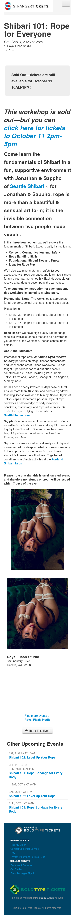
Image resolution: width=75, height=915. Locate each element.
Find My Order (18, 844)
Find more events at (38, 718)
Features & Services (21, 865)
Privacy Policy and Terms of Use (27, 856)
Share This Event (39, 731)
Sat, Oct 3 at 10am (24, 784)
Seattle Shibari (27, 186)
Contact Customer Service (24, 848)
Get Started (16, 869)
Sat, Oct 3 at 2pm (20, 792)
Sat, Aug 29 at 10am (22, 753)
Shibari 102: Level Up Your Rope (32, 757)
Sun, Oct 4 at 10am (21, 803)
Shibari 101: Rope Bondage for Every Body (36, 775)
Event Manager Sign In (22, 873)
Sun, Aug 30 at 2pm (21, 769)
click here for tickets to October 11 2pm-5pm (34, 135)
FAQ (12, 852)
